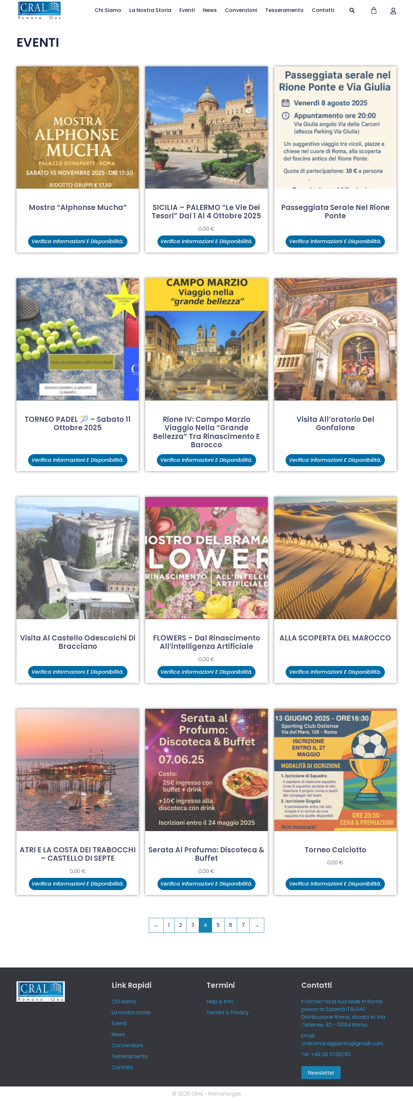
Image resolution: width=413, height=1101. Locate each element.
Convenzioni (241, 10)
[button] (352, 10)
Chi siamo (108, 10)
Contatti (323, 10)
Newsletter (321, 1072)
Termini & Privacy (227, 1012)
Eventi (187, 10)
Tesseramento (284, 10)
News (210, 10)
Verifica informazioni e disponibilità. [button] (206, 241)
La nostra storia (150, 10)
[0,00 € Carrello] (374, 10)
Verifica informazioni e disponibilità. (78, 241)
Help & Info (220, 1001)
